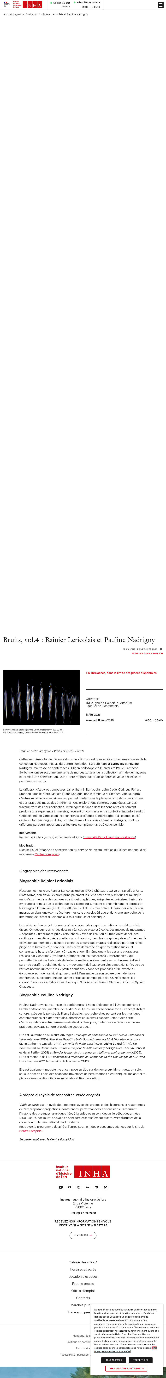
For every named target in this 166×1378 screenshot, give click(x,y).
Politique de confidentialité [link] (83, 1342)
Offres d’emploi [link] (83, 1291)
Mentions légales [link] (83, 1335)
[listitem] (60, 5)
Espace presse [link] (83, 1283)
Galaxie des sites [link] (81, 1262)
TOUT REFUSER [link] (140, 1360)
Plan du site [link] (83, 1348)
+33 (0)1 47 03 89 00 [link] (83, 1213)
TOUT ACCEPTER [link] (114, 1360)
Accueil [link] (7, 14)
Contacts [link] (83, 1298)
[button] (161, 5)
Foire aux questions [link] (83, 1312)
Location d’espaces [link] (83, 1276)
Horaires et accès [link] (83, 1269)
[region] (83, 14)
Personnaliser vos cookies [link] (125, 1369)
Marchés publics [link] (83, 1305)
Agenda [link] (19, 14)
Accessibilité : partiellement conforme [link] (83, 1354)
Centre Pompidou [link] (47, 854)
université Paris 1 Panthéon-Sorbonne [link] (109, 837)
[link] (7, 5)
